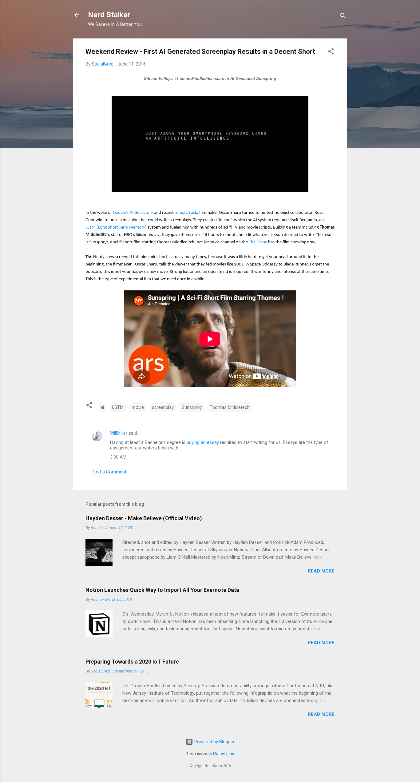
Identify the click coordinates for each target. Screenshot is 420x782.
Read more (321, 571)
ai (102, 407)
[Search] (343, 16)
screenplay (163, 407)
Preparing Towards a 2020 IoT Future (132, 661)
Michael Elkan (223, 754)
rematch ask (186, 212)
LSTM (118, 407)
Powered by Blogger (214, 741)
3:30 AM (118, 457)
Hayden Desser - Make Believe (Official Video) (143, 518)
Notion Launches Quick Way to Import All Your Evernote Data (162, 590)
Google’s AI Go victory (133, 212)
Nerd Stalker (109, 14)
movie (138, 407)
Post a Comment (109, 472)
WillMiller (118, 433)
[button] (331, 52)
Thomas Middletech (230, 407)
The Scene (258, 242)
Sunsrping (192, 407)
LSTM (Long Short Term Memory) (116, 227)
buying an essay (203, 442)
